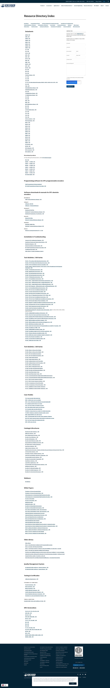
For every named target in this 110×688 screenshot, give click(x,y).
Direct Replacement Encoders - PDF (32, 435)
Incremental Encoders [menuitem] (28, 650)
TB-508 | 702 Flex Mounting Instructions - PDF (34, 275)
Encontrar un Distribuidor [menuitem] (60, 650)
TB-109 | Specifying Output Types (32, 372)
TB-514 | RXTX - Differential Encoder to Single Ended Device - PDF (38, 282)
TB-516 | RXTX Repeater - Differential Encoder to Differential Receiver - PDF (41, 286)
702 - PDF (27, 73)
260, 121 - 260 (28, 618)
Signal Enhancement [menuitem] (27, 659)
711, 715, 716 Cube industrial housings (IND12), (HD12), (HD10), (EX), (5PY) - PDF (41, 82)
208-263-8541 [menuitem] (90, 1)
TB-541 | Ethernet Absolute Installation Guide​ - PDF (36, 333)
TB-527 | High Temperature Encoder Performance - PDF (36, 306)
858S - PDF (27, 102)
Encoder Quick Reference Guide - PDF (33, 440)
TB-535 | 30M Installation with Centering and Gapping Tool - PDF (38, 322)
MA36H (26, 165)
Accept (73, 683)
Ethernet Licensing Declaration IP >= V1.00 (34, 230)
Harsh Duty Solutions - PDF (30, 446)
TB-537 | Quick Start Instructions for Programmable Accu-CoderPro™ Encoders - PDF (43, 325)
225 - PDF (27, 69)
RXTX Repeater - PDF (29, 148)
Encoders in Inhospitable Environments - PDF (34, 507)
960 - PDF (27, 107)
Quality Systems (34, 26)
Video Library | (34, 251)
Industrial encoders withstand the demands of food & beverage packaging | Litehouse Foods (45, 554)
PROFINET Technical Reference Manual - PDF (34, 226)
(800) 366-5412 (80, 33)
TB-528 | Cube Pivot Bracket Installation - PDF (34, 308)
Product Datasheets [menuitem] (43, 657)
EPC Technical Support (46, 157)
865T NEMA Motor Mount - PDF (31, 104)
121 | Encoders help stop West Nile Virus (33, 409)
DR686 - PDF (27, 135)
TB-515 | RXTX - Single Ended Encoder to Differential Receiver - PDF (39, 284)
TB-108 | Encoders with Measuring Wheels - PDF (35, 370)
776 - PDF (27, 98)
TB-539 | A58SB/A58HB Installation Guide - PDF (35, 329)
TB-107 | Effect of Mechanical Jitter (32, 364)
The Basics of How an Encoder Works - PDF (34, 493)
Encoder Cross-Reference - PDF (31, 437)
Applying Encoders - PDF (30, 504)
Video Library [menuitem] (42, 663)
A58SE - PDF (27, 42)
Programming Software (35, 23)
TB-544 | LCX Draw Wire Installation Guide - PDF (35, 338)
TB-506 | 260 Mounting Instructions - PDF (33, 271)
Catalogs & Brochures (61, 25)
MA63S (26, 172)
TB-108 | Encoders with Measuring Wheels (34, 368)
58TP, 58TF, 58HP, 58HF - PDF (31, 616)
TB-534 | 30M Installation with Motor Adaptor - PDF (36, 320)
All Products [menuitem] (26, 661)
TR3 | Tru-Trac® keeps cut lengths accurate (34, 405)
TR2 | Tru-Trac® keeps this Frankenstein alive (34, 420)
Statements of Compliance (56, 26)
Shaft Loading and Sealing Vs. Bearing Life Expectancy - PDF (37, 529)
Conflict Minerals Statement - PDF (32, 590)
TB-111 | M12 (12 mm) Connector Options (33, 379)
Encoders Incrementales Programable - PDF (34, 459)
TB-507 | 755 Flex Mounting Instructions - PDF (34, 273)
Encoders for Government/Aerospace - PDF (34, 471)
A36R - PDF (27, 36)
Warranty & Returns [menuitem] (59, 660)
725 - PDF (27, 84)
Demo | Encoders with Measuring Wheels (33, 546)
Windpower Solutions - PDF (30, 466)
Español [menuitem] (25, 664)
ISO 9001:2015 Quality (79, 658)
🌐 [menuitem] (104, 1)
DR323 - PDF (27, 128)
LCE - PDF (27, 111)
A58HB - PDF (27, 45)
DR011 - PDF (27, 122)
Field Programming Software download (33, 184)
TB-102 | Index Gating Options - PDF (32, 359)
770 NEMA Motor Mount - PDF (31, 93)
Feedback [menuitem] (84, 677)
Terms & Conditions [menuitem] (59, 662)
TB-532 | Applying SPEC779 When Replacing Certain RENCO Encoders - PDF (40, 316)
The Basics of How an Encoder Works (33, 491)
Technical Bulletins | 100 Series (30, 25)
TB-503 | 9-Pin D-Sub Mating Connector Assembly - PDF (36, 264)
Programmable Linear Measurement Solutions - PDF (36, 464)
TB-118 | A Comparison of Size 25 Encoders (34, 383)
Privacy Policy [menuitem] (79, 677)
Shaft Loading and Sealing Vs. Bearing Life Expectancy (36, 527)
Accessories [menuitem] (26, 663)
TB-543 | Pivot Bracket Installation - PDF (33, 336)
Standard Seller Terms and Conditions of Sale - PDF (34, 601)
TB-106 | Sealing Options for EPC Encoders (34, 361)
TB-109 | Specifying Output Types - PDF (33, 373)
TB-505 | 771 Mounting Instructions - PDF (33, 269)
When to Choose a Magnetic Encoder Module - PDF (35, 533)
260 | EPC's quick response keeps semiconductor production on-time (39, 418)
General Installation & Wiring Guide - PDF (33, 245)
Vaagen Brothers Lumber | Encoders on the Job (35, 555)
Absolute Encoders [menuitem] (27, 648)
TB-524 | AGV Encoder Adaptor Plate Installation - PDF (36, 300)
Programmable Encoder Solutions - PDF (33, 457)
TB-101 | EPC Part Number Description (33, 353)
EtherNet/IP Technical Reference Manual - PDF (35, 211)
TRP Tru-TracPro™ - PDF (30, 118)
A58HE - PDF (27, 47)
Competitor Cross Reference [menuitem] (61, 655)
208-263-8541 (82, 667)
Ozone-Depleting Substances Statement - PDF (35, 593)
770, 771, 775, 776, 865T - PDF (31, 620)
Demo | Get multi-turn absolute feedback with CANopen (37, 550)
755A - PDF (27, 86)
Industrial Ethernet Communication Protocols (34, 513)
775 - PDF (27, 97)
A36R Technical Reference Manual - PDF (33, 199)
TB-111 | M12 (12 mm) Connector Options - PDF (35, 381)
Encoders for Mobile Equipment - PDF (33, 470)
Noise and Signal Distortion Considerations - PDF (35, 518)
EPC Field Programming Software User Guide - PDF (35, 186)
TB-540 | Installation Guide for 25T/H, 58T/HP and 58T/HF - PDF (38, 331)
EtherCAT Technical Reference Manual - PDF (34, 220)
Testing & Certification (44, 26)
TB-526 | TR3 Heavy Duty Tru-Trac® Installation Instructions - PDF (39, 304)
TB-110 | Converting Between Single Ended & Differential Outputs (38, 375)
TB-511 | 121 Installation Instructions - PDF (34, 278)
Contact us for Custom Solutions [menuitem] (61, 667)
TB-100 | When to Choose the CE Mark (33, 350)
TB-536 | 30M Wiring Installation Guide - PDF (34, 324)
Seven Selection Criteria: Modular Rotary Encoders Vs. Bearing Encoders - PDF (41, 526)
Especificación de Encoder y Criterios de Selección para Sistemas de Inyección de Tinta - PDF (44, 449)
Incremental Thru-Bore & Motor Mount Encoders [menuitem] (31, 654)
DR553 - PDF (27, 129)
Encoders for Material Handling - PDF (33, 468)
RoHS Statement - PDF (30, 586)
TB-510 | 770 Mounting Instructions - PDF (33, 277)
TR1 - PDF (27, 113)
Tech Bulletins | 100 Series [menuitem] (44, 660)
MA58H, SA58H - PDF (29, 636)
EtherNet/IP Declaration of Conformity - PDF (34, 213)
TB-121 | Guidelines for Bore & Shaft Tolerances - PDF (36, 388)
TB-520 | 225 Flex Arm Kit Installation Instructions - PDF (37, 293)
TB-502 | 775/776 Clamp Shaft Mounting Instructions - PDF (37, 262)
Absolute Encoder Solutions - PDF (32, 431)
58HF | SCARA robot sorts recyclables (33, 400)
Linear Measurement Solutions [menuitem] (29, 658)
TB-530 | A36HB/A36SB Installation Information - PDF (36, 313)
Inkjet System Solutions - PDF (31, 448)
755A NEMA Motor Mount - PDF (31, 87)
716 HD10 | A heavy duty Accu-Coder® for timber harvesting (37, 411)
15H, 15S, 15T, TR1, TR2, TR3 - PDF (32, 611)
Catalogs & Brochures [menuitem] (59, 657)
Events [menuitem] (41, 667)
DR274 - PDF (27, 126)
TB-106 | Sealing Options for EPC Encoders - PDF (35, 362)
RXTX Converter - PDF (29, 149)
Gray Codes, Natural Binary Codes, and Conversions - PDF (37, 511)
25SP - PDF (27, 55)
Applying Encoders (29, 502)
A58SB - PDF (27, 44)
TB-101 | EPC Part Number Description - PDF (34, 355)
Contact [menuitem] (107, 5)
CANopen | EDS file (29, 203)
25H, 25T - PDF (28, 614)
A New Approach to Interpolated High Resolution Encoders (37, 495)
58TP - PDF (27, 65)
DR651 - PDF (27, 133)
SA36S (26, 170)
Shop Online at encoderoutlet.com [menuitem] (62, 652)
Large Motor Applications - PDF (31, 462)
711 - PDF (27, 76)
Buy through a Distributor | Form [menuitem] (61, 648)
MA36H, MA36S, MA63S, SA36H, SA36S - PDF (34, 635)
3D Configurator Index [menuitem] (44, 650)
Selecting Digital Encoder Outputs (32, 520)
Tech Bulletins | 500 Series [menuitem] (44, 662)
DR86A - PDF (27, 142)
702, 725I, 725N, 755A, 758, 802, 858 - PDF (33, 629)
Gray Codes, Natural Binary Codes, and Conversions (36, 509)
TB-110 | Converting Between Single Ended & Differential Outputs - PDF (40, 377)
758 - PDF (27, 91)
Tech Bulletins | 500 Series (43, 25)
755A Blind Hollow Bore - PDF (31, 89)
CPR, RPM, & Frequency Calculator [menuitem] (46, 648)
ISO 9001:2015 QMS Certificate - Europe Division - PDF (36, 569)
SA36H (26, 167)
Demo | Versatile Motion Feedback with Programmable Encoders (38, 544)
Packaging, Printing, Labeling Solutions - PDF (34, 453)
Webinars (70, 25)
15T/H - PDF (27, 53)
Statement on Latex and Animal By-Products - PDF (35, 595)
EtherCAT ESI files (29, 218)
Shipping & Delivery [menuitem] (59, 658)
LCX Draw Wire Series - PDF (30, 109)
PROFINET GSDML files (30, 224)
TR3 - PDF (27, 117)
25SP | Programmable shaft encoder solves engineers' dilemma (38, 416)
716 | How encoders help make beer (32, 398)
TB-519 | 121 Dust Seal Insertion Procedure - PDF (35, 291)
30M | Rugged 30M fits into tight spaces (33, 414)
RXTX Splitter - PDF (29, 151)
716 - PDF (27, 80)
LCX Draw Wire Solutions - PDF (31, 451)
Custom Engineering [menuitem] (78, 5)
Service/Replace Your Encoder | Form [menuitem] (62, 663)
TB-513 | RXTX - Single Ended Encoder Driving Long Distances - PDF (39, 280)
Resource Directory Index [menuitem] (44, 665)
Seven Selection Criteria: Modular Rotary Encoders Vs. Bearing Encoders (40, 524)
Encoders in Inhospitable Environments (33, 506)
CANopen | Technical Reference (31, 205)
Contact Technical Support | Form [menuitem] (61, 665)
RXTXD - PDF (27, 146)
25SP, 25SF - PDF (28, 613)
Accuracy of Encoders (29, 498)
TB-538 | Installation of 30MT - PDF (32, 327)
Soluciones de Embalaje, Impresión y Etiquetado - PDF (36, 455)
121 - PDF (27, 49)
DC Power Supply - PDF (29, 174)
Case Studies (52, 25)
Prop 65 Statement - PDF (30, 584)
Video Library (26, 26)
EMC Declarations (76, 26)
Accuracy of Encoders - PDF (31, 500)
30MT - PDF (27, 62)
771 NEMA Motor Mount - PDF (31, 95)
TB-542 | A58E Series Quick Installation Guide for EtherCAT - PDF (38, 334)
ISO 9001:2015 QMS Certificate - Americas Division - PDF (36, 567)
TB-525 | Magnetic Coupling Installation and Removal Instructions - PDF (40, 302)
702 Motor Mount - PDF (30, 75)
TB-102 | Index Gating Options (31, 357)
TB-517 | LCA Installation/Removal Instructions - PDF (36, 287)
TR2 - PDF (27, 115)
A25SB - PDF (27, 34)
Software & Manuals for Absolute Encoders (50, 23)
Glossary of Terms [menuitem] (43, 652)
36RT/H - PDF (28, 64)
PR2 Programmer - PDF (30, 120)
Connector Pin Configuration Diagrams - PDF (34, 240)
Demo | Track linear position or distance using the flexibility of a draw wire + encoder (43, 548)
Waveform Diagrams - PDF (30, 244)
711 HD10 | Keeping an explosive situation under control (37, 412)
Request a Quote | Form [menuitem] (60, 653)
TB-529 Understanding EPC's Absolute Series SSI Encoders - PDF (38, 309)
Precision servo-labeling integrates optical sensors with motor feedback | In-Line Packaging (44, 552)
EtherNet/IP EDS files (29, 210)
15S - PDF (27, 51)
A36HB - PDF (27, 40)
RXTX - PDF (27, 633)
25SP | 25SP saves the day (30, 421)
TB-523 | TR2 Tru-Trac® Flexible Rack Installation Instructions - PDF (39, 298)
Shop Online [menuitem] (99, 1)
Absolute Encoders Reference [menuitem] (45, 653)
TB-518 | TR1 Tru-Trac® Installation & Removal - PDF (36, 289)
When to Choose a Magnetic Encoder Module (34, 531)
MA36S (26, 169)
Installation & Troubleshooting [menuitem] (45, 655)
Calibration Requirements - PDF (31, 579)
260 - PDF (27, 71)
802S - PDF (27, 100)
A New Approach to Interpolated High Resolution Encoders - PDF (38, 496)
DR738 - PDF (27, 138)
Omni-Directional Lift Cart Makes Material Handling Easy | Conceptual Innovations (42, 557)
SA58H (26, 163)
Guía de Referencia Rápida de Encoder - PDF (34, 442)
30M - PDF (27, 60)
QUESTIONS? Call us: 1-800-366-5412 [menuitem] (75, 1)
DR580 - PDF (27, 131)
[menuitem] (42, 5)
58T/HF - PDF (27, 67)
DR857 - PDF (27, 140)
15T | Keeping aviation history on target (33, 403)
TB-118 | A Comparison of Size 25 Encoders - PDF (35, 384)
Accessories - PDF (29, 144)
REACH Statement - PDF (30, 588)
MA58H (26, 161)
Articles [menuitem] (41, 658)
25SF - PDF (27, 56)
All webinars (27, 481)
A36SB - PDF (27, 38)
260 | (26, 407)
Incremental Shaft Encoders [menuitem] (29, 652)
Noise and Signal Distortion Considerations (34, 516)
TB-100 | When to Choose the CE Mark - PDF (34, 352)
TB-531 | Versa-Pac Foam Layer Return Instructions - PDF (37, 314)
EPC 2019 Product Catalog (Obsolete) (33, 444)
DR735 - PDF (27, 137)
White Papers (76, 25)
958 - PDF (27, 159)
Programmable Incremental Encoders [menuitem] (30, 656)
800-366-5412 (75, 667)
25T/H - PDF (27, 58)
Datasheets (26, 23)
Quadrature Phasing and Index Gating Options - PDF (36, 242)
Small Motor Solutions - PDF (31, 460)
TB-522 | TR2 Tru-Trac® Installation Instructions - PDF (36, 297)
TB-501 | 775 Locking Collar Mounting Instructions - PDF (37, 261)
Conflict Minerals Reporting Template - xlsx (34, 592)
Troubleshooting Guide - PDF (31, 249)
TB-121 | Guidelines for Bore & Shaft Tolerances (35, 386)
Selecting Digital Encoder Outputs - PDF (33, 522)
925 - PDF (27, 106)
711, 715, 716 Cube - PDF (30, 627)
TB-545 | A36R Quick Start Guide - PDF (33, 340)
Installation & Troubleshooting (67, 23)
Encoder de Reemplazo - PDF (31, 439)
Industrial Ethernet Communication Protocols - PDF (36, 515)
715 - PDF (27, 78)
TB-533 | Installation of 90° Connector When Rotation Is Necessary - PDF (40, 318)
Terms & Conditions (67, 26)
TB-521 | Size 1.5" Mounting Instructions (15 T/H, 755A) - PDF (37, 295)
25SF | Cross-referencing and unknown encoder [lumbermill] (37, 401)
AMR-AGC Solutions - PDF (30, 433)
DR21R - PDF (27, 124)
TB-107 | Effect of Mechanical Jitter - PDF (33, 366)
